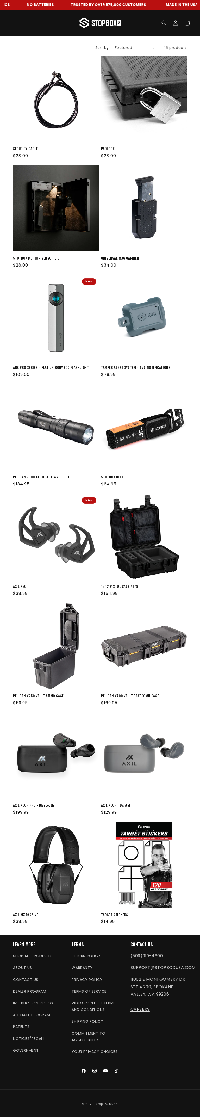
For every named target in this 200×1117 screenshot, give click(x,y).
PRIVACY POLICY (87, 979)
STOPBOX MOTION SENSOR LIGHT (38, 258)
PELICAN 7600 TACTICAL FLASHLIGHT (41, 477)
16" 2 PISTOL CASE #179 (119, 586)
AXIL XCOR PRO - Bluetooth (33, 805)
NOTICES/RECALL (29, 1038)
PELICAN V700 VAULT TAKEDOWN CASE (130, 696)
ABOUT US (22, 967)
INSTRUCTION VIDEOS (33, 1003)
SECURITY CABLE (25, 148)
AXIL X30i (20, 586)
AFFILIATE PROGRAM (31, 1014)
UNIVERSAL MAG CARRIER (120, 258)
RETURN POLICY (86, 956)
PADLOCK (108, 148)
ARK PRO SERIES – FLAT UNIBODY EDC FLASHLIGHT (51, 367)
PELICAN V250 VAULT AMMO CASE (38, 696)
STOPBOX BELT (112, 477)
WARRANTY (82, 967)
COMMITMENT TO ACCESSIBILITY (88, 1036)
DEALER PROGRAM (29, 991)
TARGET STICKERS (114, 914)
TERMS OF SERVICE (89, 991)
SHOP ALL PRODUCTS (32, 956)
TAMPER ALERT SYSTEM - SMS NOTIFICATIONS (135, 367)
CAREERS (140, 1009)
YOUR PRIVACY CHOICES (94, 1051)
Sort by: (102, 47)
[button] (11, 23)
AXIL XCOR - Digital (115, 805)
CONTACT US (25, 979)
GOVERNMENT (26, 1050)
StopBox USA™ (107, 1104)
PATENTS (21, 1026)
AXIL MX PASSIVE (25, 914)
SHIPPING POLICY (87, 1021)
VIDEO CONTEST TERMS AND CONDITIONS (94, 1006)
